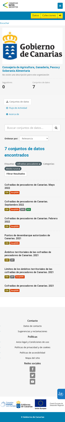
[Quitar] (39, 164)
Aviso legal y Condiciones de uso (32, 342)
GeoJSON (15, 192)
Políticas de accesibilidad (32, 352)
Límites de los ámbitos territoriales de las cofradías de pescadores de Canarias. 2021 (29, 271)
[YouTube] (32, 381)
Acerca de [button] (13, 114)
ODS (22, 209)
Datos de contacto (32, 326)
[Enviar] (56, 127)
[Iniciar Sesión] (60, 15)
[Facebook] (32, 369)
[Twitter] (32, 375)
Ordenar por (11, 138)
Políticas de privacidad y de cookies (32, 347)
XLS (28, 209)
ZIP (12, 260)
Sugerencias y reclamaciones (32, 331)
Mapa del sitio (32, 358)
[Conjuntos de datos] (32, 46)
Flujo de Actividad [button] (17, 107)
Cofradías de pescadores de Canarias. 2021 (29, 285)
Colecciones (49, 15)
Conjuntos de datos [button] (19, 101)
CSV (6, 192)
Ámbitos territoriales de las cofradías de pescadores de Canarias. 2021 (28, 254)
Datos (35, 15)
